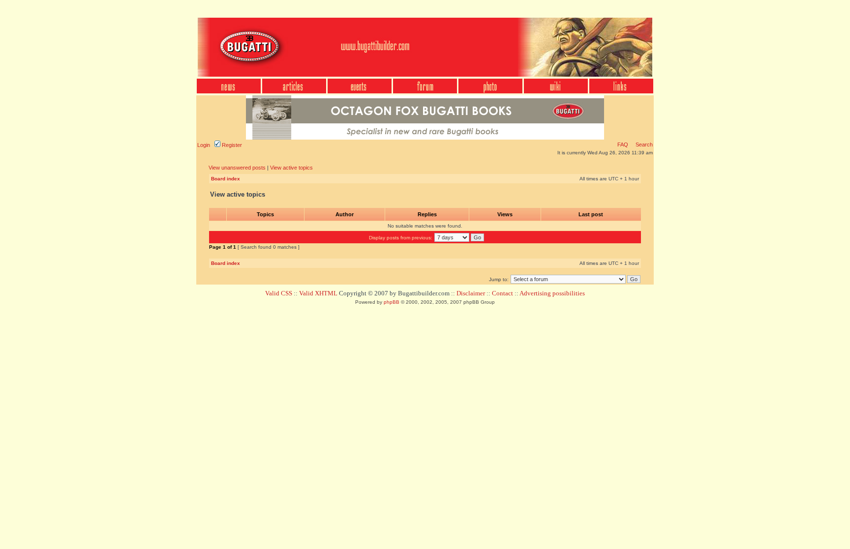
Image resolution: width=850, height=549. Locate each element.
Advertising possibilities (552, 293)
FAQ (622, 144)
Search (643, 144)
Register (231, 145)
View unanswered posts (237, 168)
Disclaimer (470, 293)
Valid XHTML (318, 293)
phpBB (391, 302)
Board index (225, 178)
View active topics (291, 168)
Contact (502, 293)
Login (203, 145)
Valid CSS (278, 293)
